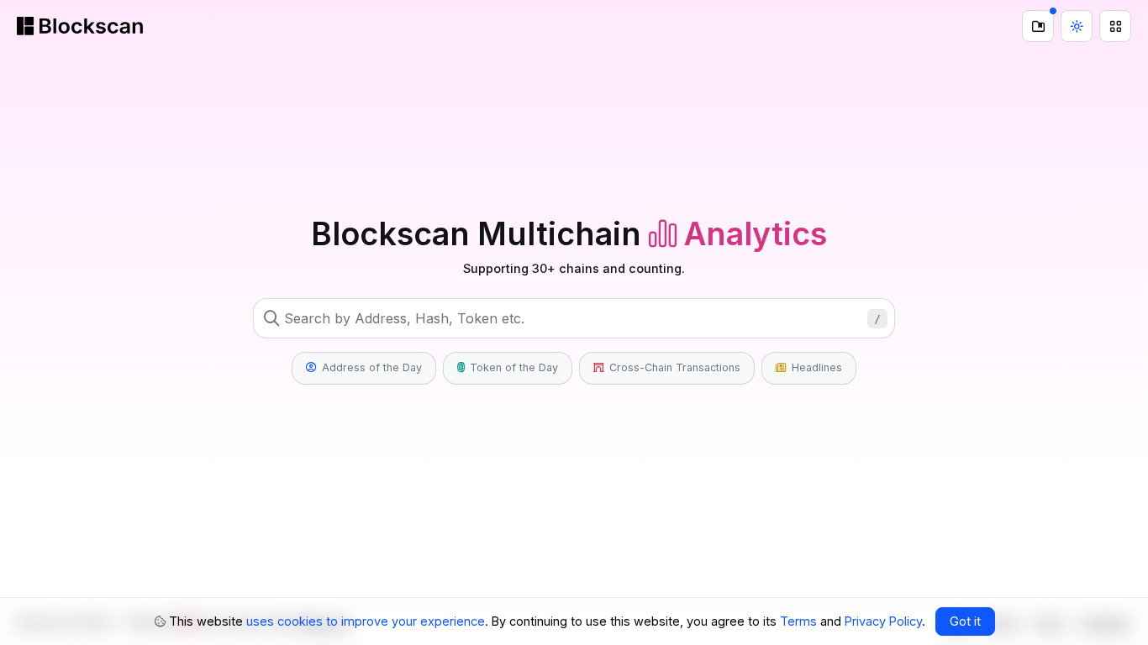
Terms (798, 621)
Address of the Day (370, 367)
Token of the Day (512, 367)
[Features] (1115, 26)
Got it (965, 621)
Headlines (815, 367)
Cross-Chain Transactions (673, 367)
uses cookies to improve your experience (365, 621)
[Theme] (1077, 26)
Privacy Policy (883, 621)
